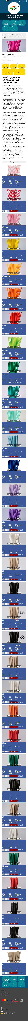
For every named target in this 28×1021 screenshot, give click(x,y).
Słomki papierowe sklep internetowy (9, 1012)
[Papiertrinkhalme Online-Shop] (8, 1)
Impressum (3, 1007)
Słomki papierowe (6, 34)
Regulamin (3, 1008)
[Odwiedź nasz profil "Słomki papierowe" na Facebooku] (26, 1)
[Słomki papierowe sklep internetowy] (6, 1)
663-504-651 (23, 1)
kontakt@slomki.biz (15, 1)
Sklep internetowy (16, 34)
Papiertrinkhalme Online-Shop (8, 1013)
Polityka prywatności (4, 1009)
